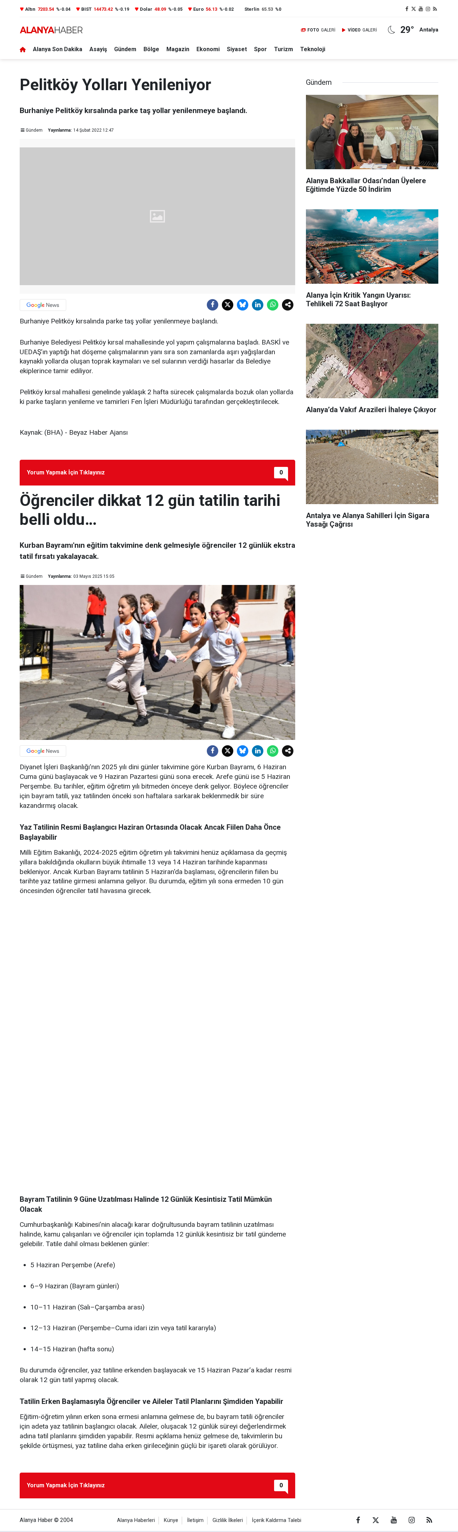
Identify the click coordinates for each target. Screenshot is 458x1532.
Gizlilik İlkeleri (228, 1520)
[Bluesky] (242, 305)
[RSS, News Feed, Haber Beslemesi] (434, 9)
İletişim (195, 1520)
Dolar (146, 9)
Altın (30, 9)
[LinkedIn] (257, 305)
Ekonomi (208, 49)
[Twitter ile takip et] (414, 9)
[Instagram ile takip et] (428, 9)
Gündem (125, 49)
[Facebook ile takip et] (406, 9)
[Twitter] (227, 305)
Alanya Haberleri (136, 1520)
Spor (260, 49)
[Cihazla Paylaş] (287, 305)
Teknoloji (312, 49)
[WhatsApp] (272, 305)
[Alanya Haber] (51, 30)
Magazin (177, 49)
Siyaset (237, 49)
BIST (86, 9)
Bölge (151, 49)
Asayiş (98, 49)
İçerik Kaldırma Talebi (276, 1520)
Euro (198, 9)
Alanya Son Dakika (57, 49)
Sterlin (251, 9)
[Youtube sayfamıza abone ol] (420, 9)
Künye (171, 1520)
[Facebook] (212, 305)
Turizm (283, 49)
